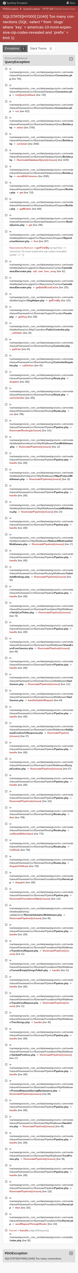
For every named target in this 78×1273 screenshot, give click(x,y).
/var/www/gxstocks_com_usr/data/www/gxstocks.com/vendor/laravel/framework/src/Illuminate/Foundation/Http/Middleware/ (41, 609)
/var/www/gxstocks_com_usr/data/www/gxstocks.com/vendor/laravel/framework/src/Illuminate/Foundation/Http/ (41, 879)
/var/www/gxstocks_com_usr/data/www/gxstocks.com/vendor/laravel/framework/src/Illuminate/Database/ (41, 75)
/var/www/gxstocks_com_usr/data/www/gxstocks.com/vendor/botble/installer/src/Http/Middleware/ (41, 541)
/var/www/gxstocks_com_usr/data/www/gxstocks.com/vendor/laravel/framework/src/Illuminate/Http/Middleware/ (41, 1123)
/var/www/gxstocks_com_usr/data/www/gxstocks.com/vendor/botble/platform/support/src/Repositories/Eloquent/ (41, 238)
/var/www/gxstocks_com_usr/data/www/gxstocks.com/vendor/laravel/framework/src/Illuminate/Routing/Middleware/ (41, 573)
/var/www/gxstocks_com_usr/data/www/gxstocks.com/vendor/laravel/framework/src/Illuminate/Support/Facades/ (41, 313)
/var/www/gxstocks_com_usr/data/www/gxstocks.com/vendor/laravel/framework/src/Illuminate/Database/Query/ (41, 124)
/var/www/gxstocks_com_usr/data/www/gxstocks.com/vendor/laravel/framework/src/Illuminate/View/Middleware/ (41, 645)
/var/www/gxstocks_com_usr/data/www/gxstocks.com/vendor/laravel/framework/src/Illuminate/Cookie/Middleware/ (41, 729)
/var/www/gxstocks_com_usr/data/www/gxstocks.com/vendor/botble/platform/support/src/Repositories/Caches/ (41, 268)
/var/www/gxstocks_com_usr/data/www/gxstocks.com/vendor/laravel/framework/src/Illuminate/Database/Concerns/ (41, 221)
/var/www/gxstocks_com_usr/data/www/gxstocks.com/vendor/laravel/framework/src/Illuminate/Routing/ (41, 362)
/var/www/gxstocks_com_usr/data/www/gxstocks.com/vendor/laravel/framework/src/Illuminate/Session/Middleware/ (41, 680)
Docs (72, 3)
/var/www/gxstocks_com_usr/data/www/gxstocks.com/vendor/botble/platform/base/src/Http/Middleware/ (41, 443)
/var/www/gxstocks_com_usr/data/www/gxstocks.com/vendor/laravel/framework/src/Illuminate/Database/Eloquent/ (41, 189)
